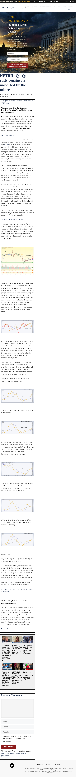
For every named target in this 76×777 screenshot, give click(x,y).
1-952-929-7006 (23, 1)
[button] (72, 3)
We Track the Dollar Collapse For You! (38, 377)
